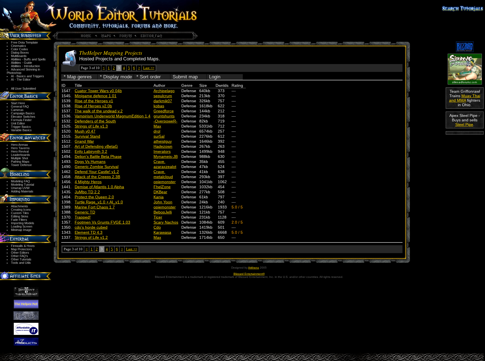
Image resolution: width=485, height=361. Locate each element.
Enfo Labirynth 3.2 (91, 151)
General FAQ (20, 106)
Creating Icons (21, 209)
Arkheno (253, 267)
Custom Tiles (20, 213)
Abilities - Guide (21, 62)
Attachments (19, 206)
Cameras (17, 110)
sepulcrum (163, 96)
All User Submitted (23, 88)
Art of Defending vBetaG (96, 146)
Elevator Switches (23, 116)
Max (157, 126)
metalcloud (163, 176)
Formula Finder (21, 120)
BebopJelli (163, 212)
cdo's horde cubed (91, 227)
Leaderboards (20, 154)
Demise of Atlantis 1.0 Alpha (99, 187)
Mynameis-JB (166, 156)
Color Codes (19, 49)
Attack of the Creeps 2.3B (97, 176)
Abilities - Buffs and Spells (28, 59)
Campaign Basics (23, 113)
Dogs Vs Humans (90, 161)
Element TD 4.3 (88, 232)
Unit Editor (18, 123)
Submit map (185, 77)
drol (157, 131)
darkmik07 (163, 101)
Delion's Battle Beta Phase (98, 156)
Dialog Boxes (20, 52)
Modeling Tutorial (22, 184)
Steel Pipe (464, 124)
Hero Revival (20, 151)
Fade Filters (19, 219)
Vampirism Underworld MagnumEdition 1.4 (112, 116)
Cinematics (18, 45)
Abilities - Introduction (25, 66)
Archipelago (164, 90)
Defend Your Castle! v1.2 (97, 171)
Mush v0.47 (85, 131)
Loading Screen (21, 226)
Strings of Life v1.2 (91, 237)
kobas (159, 106)
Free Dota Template (24, 42)
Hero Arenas (19, 144)
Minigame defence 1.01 (95, 96)
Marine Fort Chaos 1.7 (95, 207)
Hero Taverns (20, 148)
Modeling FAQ (20, 181)
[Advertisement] (464, 154)
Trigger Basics (21, 126)
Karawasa (162, 232)
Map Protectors (21, 249)
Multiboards (19, 56)
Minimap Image (21, 229)
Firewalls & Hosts (23, 246)
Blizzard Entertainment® (249, 273)
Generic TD (85, 212)
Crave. (159, 161)
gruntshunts (164, 116)
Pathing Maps (20, 161)
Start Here (18, 103)
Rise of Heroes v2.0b (93, 106)
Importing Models (22, 223)
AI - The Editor (21, 79)
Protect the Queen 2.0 (94, 197)
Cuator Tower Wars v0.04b (98, 90)
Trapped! (83, 217)
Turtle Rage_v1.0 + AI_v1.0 (99, 202)
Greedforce (164, 111)
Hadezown (163, 146)
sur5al (159, 136)
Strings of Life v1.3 (91, 126)
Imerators (162, 151)
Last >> (148, 68)
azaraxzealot (165, 166)
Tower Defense (21, 165)
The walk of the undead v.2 (99, 111)
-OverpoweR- (165, 121)
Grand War (84, 141)
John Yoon (163, 202)
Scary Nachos (166, 222)
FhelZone (162, 187)
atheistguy (163, 141)
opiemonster (165, 182)
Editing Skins (19, 216)
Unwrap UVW (20, 188)
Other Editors (20, 252)
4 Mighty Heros (88, 182)
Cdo (157, 227)
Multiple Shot (19, 158)
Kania (159, 197)
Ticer (158, 217)
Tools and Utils (21, 262)
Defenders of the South (95, 121)
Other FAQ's (19, 256)
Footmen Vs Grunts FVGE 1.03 (102, 222)
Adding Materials (22, 191)
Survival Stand (87, 136)
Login (214, 77)
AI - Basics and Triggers (27, 76)
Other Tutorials (21, 259)
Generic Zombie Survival (96, 166)
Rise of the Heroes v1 (94, 101)
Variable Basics (21, 130)
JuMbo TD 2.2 (87, 192)
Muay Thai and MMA (464, 98)
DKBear (160, 192)
